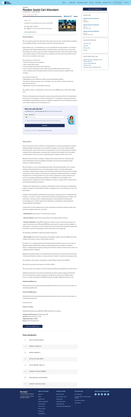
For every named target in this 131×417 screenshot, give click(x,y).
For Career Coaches (80, 400)
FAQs (39, 396)
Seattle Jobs (59, 399)
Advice (91, 2)
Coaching (98, 2)
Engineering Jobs (60, 401)
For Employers (78, 394)
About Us (40, 394)
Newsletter (107, 2)
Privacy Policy (49, 130)
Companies (72, 2)
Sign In (126, 2)
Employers (118, 2)
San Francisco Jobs (61, 396)
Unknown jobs (87, 43)
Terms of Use (41, 406)
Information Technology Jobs (63, 406)
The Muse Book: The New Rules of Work (83, 397)
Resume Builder (82, 2)
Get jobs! (44, 125)
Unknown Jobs (87, 65)
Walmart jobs (86, 48)
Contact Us (41, 411)
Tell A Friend (78, 403)
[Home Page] (7, 3)
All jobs (85, 50)
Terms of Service (41, 130)
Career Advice (41, 404)
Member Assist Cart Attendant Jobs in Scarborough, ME (92, 60)
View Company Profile (30, 32)
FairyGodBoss (41, 413)
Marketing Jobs (60, 404)
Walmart (25, 7)
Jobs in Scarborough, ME (89, 63)
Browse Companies (43, 401)
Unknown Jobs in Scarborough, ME (92, 67)
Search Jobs (41, 399)
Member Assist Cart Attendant (91, 18)
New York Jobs (60, 394)
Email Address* (30, 114)
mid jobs (85, 45)
